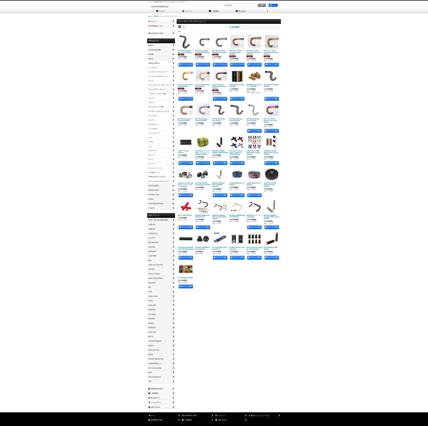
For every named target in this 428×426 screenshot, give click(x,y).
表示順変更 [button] (236, 27)
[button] (267, 11)
